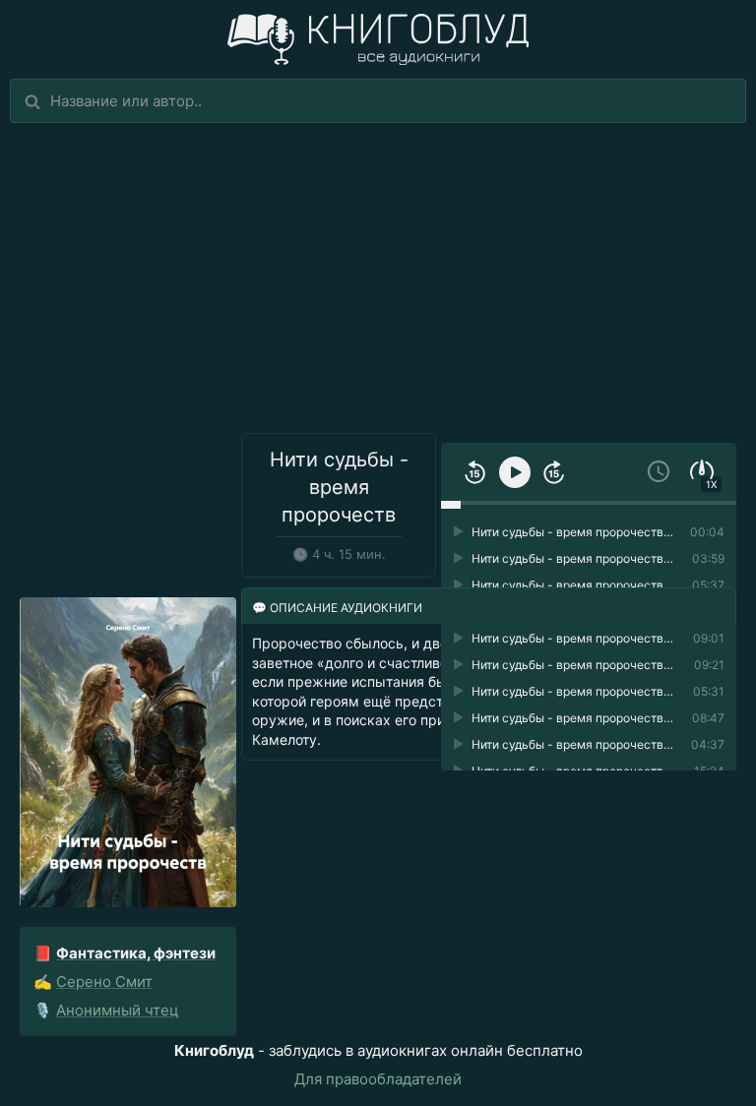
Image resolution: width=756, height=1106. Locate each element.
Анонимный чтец (117, 1010)
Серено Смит (104, 981)
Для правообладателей (378, 1079)
